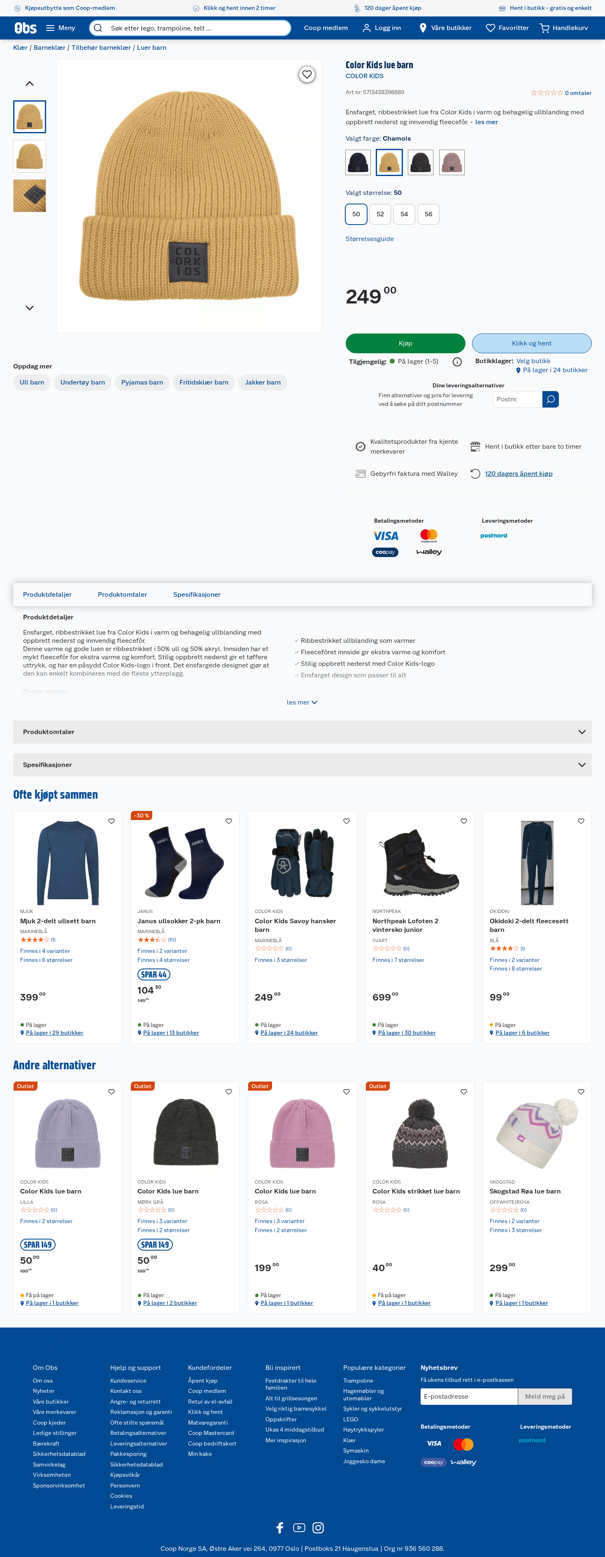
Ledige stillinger (55, 1433)
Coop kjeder (49, 1422)
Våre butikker (51, 1401)
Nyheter (43, 1391)
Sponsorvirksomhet (59, 1485)
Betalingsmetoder (399, 520)
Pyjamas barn (142, 382)
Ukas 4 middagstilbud (294, 1429)
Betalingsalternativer (138, 1433)
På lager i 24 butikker (555, 370)
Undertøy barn (82, 382)
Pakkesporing (128, 1453)
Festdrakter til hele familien (290, 1384)
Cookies (121, 1495)
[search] (98, 28)
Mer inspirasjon (285, 1440)
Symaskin (356, 1450)
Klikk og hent (205, 1412)
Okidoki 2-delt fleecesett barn (529, 925)
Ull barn (32, 382)
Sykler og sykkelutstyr (372, 1408)
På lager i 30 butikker (407, 1032)
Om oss (43, 1380)
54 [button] (404, 214)
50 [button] (356, 214)
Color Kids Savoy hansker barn (295, 925)
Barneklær (49, 47)
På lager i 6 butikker (523, 1032)
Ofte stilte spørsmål (137, 1422)
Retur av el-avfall (210, 1401)
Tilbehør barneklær (101, 47)
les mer (486, 122)
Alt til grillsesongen (291, 1398)
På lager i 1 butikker (52, 1303)
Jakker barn (263, 382)
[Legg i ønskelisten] (307, 74)
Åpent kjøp (203, 1380)
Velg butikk (534, 361)
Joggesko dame (364, 1461)
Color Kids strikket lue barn (416, 1191)
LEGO (350, 1419)
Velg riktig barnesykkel (295, 1408)
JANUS (145, 911)
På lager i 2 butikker (170, 1303)
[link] (561, 93)
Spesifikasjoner (197, 594)
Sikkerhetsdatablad (59, 1453)
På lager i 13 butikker (171, 1032)
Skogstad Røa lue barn (525, 1191)
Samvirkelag (49, 1464)
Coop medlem (207, 1391)
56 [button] (429, 214)
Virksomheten (52, 1474)
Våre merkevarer (54, 1412)
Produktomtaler (122, 594)
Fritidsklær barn (203, 382)
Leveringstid (127, 1506)
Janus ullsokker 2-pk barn (179, 921)
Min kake (200, 1453)
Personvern (125, 1485)
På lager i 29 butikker (55, 1032)
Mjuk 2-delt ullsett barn (58, 921)
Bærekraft (46, 1443)
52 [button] (380, 214)
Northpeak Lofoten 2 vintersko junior (405, 925)
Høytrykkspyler (363, 1429)
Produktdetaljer (47, 594)
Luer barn (151, 47)
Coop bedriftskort (212, 1443)
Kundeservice (128, 1380)
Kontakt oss (126, 1391)
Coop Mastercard (211, 1433)
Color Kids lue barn (50, 1191)
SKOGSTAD (502, 1182)
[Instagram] (318, 1528)
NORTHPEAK (386, 911)
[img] (67, 940)
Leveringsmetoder (507, 520)
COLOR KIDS (365, 76)
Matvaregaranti (208, 1422)
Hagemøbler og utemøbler (363, 1395)
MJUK (26, 911)
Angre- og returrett (135, 1401)
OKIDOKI (500, 911)
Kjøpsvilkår (125, 1474)
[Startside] (25, 27)
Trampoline (358, 1380)
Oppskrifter (281, 1419)
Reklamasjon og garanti (141, 1412)
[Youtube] (299, 1528)
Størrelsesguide (370, 239)
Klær (20, 47)
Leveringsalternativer (138, 1443)
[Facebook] (280, 1528)
